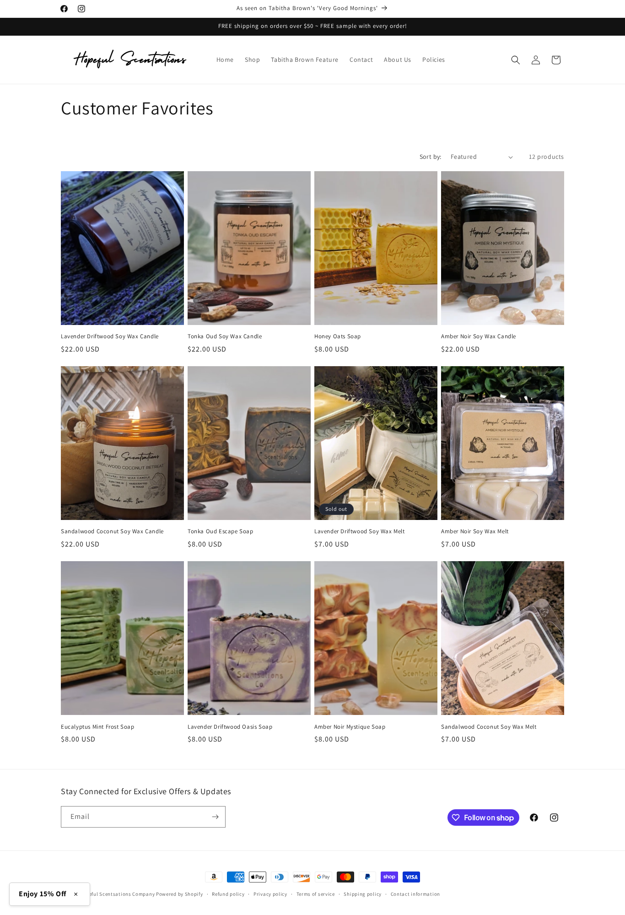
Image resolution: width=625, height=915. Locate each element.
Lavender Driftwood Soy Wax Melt (359, 531)
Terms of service (315, 894)
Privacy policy (270, 894)
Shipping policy (363, 894)
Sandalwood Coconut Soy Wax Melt (489, 727)
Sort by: (431, 156)
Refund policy (228, 894)
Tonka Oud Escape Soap (220, 531)
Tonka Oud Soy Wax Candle (225, 336)
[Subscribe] (215, 817)
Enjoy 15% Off (42, 894)
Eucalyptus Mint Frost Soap (98, 727)
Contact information (415, 894)
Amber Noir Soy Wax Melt (475, 531)
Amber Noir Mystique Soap (349, 727)
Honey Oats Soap (337, 336)
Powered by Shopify (179, 894)
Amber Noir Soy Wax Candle (478, 336)
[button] (516, 60)
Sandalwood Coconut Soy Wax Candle (112, 531)
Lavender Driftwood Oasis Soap (230, 727)
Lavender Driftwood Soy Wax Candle (110, 336)
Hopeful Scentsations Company (117, 894)
